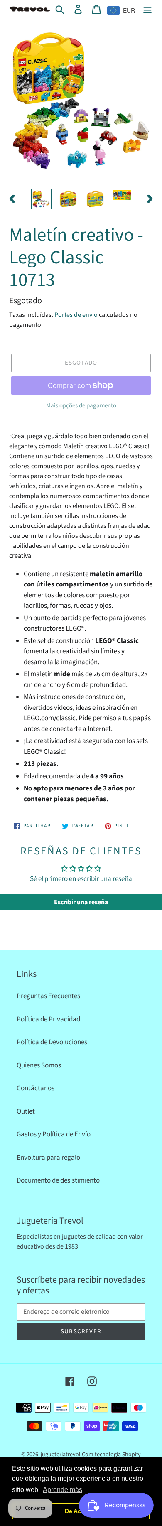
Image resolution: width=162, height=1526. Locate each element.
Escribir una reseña (81, 902)
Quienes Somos (39, 1065)
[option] (41, 198)
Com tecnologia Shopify (111, 1454)
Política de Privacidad (48, 1019)
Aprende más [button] (62, 1489)
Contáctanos (35, 1088)
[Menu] (147, 9)
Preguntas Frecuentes (48, 996)
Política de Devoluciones (52, 1042)
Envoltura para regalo (48, 1158)
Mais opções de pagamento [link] (81, 405)
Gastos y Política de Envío (54, 1134)
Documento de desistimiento (58, 1180)
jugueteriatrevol (61, 1454)
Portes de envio (76, 314)
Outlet (26, 1111)
